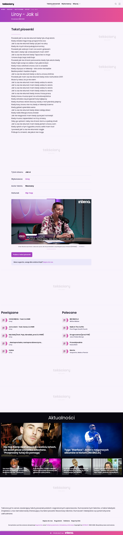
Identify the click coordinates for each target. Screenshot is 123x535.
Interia (3, 9)
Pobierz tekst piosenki (22, 254)
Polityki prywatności (52, 525)
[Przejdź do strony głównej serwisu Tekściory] (8, 3)
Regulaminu (39, 525)
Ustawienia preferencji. (66, 525)
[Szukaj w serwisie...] (116, 4)
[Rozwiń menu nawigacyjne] (119, 4)
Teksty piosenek (18, 9)
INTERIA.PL (85, 525)
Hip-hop (27, 9)
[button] (53, 4)
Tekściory (10, 9)
